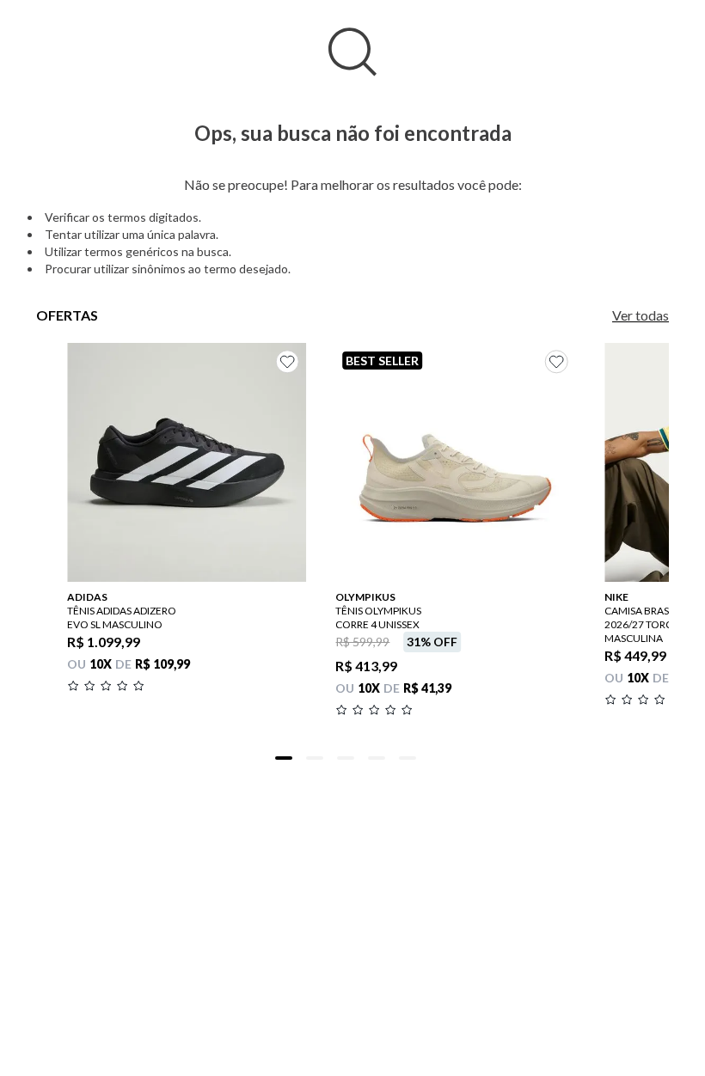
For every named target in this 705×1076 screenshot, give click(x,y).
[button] (283, 758)
